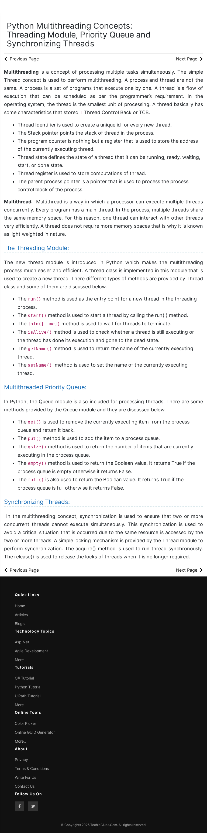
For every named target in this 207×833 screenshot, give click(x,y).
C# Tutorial (24, 678)
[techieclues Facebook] (19, 806)
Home (20, 605)
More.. (20, 704)
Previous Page (23, 59)
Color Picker (25, 723)
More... (21, 659)
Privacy (21, 759)
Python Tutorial (28, 687)
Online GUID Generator (35, 732)
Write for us (25, 777)
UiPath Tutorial (27, 696)
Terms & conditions (32, 768)
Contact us (24, 786)
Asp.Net (22, 642)
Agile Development (31, 650)
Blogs (20, 623)
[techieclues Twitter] (33, 806)
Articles (21, 614)
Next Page (187, 59)
